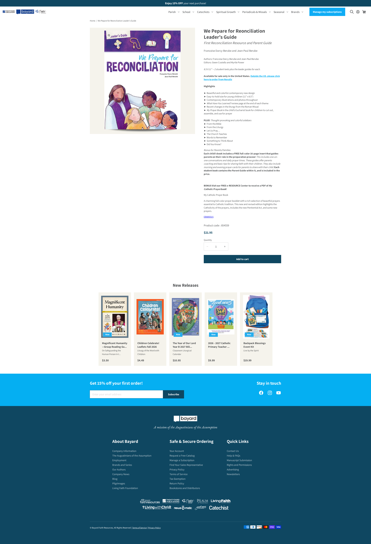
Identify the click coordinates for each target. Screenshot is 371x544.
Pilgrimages (118, 483)
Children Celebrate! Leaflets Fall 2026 (148, 344)
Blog (114, 478)
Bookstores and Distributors (185, 488)
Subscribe (173, 394)
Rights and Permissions (239, 465)
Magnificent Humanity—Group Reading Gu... (114, 344)
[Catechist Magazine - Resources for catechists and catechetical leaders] (219, 508)
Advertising (233, 469)
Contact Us (233, 451)
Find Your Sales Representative (186, 465)
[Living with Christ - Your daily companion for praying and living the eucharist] (156, 508)
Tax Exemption (178, 478)
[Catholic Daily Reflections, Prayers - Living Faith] (221, 502)
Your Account (177, 451)
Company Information (124, 451)
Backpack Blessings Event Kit (254, 344)
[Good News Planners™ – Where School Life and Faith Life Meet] (200, 508)
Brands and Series (122, 465)
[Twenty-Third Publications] (170, 502)
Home (92, 20)
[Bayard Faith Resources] (150, 502)
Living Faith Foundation (125, 488)
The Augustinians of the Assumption (131, 455)
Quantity (208, 239)
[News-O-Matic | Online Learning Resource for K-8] (183, 508)
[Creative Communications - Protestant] (188, 502)
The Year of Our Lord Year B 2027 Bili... (184, 344)
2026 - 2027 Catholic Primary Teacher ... (219, 344)
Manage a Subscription (182, 460)
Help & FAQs (233, 455)
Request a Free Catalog (182, 455)
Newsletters (233, 474)
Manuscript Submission (239, 460)
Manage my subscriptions (327, 11)
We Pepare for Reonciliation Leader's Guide (117, 20)
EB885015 (208, 216)
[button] (173, 12)
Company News (120, 474)
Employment (119, 460)
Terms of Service (179, 474)
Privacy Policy (177, 469)
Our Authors (119, 469)
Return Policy (177, 483)
